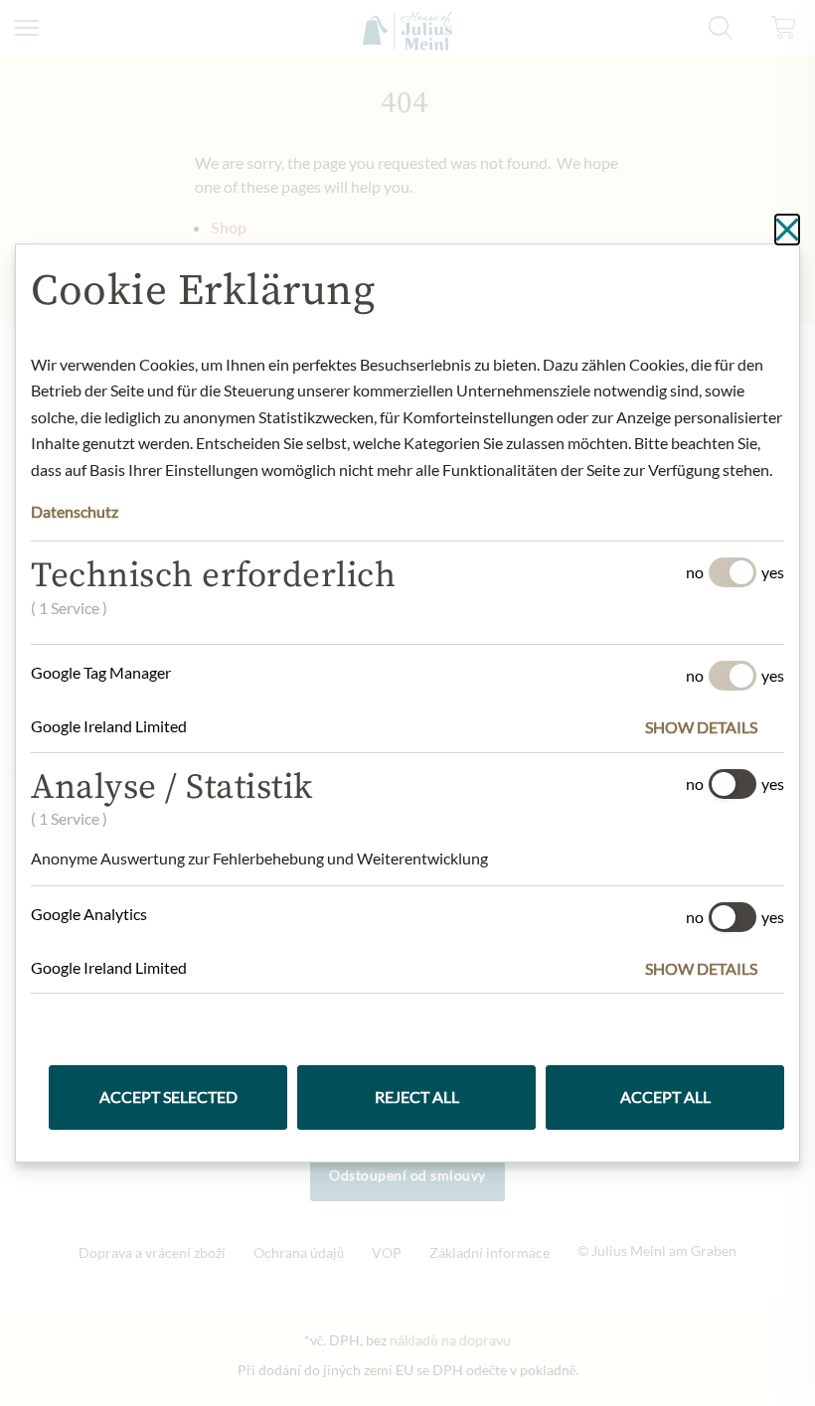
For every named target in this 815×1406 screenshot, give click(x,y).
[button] (714, 727)
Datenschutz (74, 511)
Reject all (417, 1096)
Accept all (665, 1096)
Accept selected (168, 1096)
